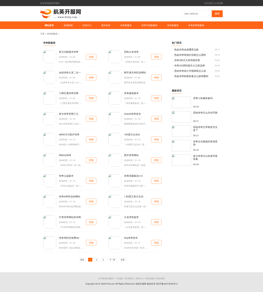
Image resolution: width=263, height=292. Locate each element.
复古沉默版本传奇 (68, 51)
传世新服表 (173, 25)
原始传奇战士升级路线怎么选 (190, 70)
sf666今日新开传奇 (69, 134)
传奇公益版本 (66, 175)
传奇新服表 (126, 25)
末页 (123, 259)
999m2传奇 (65, 155)
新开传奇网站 (131, 155)
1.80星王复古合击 (133, 196)
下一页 (112, 259)
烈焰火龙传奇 (131, 51)
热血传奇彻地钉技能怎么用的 (190, 54)
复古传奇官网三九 (68, 113)
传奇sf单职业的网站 (69, 196)
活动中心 (87, 25)
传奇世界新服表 (196, 25)
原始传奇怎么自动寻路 (205, 112)
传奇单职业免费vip (69, 237)
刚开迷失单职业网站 (135, 72)
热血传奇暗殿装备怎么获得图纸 (191, 76)
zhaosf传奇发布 (132, 113)
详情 (91, 56)
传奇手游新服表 (149, 25)
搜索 (217, 13)
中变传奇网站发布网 (70, 217)
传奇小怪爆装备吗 (203, 98)
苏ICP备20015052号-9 (167, 283)
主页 (42, 33)
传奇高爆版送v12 (133, 175)
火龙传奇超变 (131, 217)
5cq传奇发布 (131, 237)
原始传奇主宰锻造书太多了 (205, 128)
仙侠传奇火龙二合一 (70, 72)
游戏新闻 (68, 25)
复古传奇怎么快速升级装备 (205, 157)
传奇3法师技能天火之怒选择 (189, 65)
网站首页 (49, 25)
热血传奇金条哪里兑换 (186, 49)
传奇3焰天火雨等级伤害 (187, 60)
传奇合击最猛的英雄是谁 (205, 143)
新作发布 (105, 25)
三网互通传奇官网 (68, 93)
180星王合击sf (132, 134)
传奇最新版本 (131, 93)
